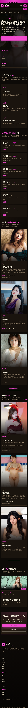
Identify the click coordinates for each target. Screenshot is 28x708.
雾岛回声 (5, 320)
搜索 (25, 8)
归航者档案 (6, 493)
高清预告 (3, 696)
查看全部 (25, 399)
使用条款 (18, 707)
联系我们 (8, 707)
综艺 (15, 12)
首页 (2, 12)
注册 (25, 5)
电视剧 (10, 12)
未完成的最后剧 (7, 440)
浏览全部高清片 (14, 625)
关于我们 (3, 707)
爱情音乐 (3, 679)
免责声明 (23, 707)
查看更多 (4, 149)
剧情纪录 (3, 686)
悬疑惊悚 (3, 681)
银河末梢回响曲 (7, 267)
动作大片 (3, 675)
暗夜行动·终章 (6, 546)
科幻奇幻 (3, 677)
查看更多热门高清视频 (14, 388)
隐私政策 (13, 707)
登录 (21, 5)
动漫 (19, 12)
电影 (6, 12)
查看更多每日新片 (14, 562)
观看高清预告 (14, 42)
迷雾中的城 (6, 372)
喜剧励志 (3, 683)
